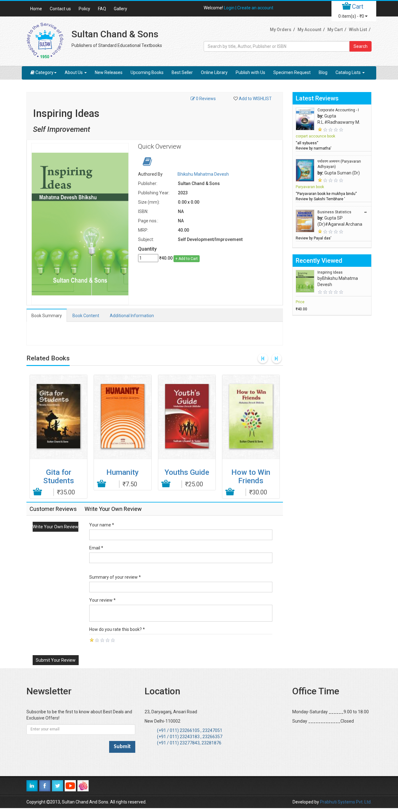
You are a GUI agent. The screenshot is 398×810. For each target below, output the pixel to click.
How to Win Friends (250, 476)
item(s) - (351, 16)
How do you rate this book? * (117, 629)
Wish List (358, 29)
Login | (230, 7)
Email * (96, 547)
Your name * (101, 524)
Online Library (214, 72)
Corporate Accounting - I (338, 110)
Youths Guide (186, 472)
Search (361, 46)
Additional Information (132, 315)
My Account (309, 29)
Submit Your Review (56, 660)
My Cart (335, 29)
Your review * (102, 600)
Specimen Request (292, 72)
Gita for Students (58, 476)
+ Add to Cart (186, 259)
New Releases (109, 72)
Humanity (122, 472)
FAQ (102, 8)
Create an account (255, 7)
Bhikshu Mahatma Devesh (203, 174)
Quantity (147, 249)
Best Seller (182, 72)
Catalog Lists (349, 72)
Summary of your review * (115, 577)
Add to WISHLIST (255, 98)
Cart (357, 6)
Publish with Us (250, 72)
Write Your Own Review (55, 526)
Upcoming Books (147, 72)
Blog (323, 72)
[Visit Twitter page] (57, 785)
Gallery (120, 8)
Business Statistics (334, 212)
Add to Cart (38, 492)
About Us (74, 72)
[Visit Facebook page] (44, 785)
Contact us (60, 8)
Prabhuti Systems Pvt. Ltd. (346, 801)
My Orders (280, 29)
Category (44, 72)
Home (36, 8)
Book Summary (46, 315)
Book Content (85, 315)
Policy (84, 8)
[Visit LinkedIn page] (32, 785)
